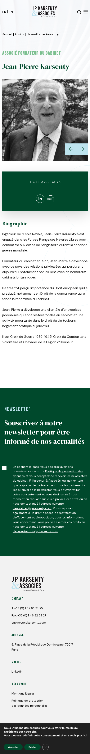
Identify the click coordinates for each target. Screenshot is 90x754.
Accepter (13, 747)
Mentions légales (23, 693)
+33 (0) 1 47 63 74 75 (28, 608)
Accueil (7, 34)
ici (85, 735)
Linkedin (17, 671)
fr (4, 12)
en (11, 12)
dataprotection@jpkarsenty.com (35, 531)
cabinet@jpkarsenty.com (29, 622)
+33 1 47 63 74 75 (46, 182)
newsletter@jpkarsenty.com (32, 508)
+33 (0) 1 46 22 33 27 (32, 615)
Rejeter (32, 747)
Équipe (19, 34)
